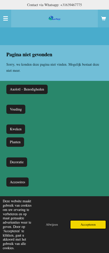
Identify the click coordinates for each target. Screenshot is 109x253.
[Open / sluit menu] (5, 18)
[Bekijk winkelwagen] (103, 18)
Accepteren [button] (88, 224)
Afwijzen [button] (52, 224)
